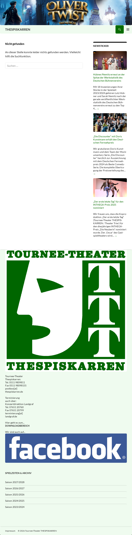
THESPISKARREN (17, 29)
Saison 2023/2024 (14, 506)
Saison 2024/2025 (14, 500)
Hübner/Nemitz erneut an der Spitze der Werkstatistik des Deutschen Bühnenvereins (109, 77)
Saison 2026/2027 (14, 488)
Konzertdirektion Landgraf (19, 404)
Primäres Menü (128, 29)
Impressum (10, 530)
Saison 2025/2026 (14, 494)
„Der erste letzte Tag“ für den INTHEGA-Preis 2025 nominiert (108, 204)
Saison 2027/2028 (14, 482)
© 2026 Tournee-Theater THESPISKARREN (37, 530)
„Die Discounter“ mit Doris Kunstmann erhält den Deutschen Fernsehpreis (108, 139)
